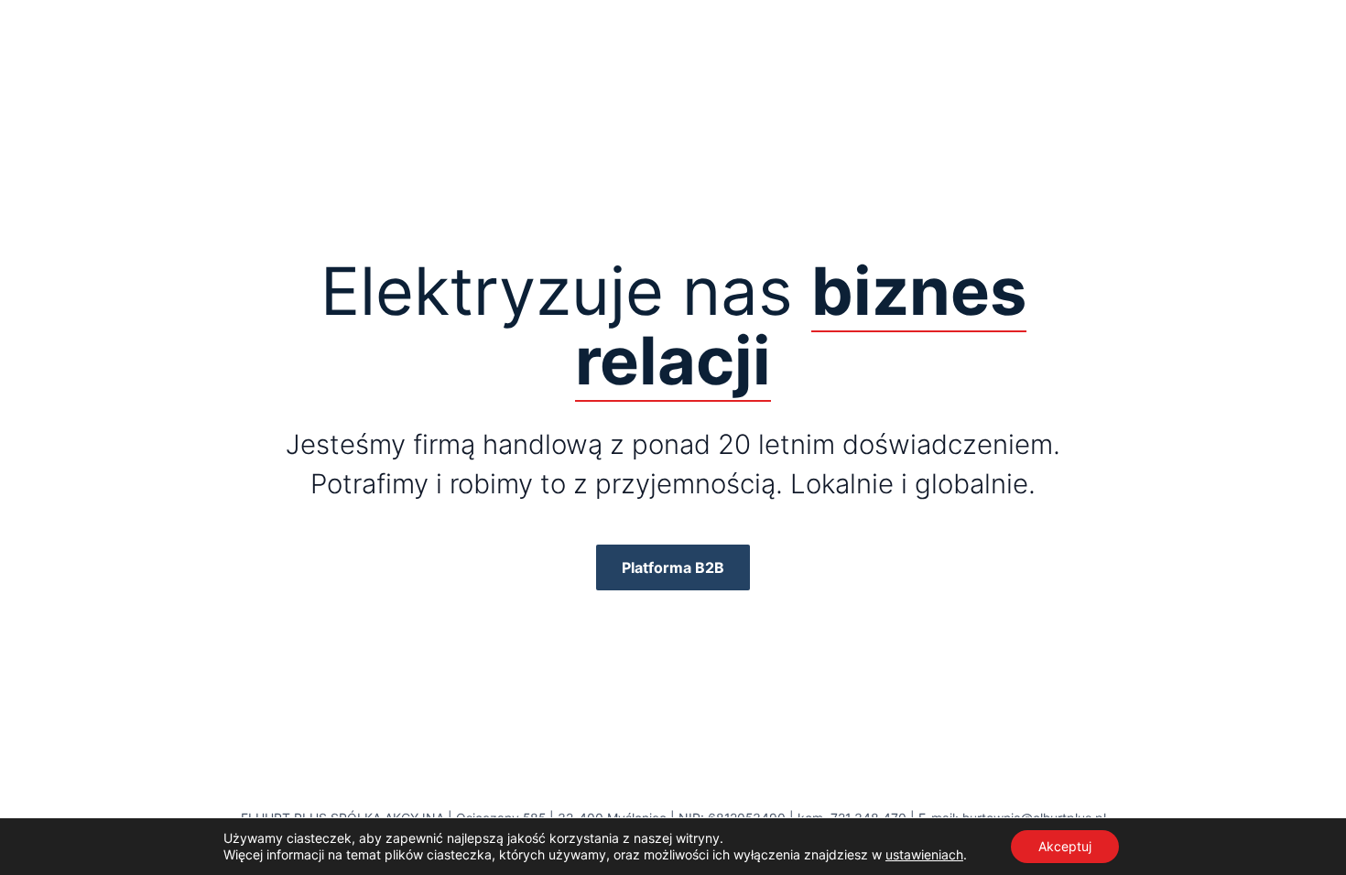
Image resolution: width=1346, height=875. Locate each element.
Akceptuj (1064, 846)
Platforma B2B (673, 567)
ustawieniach (924, 854)
